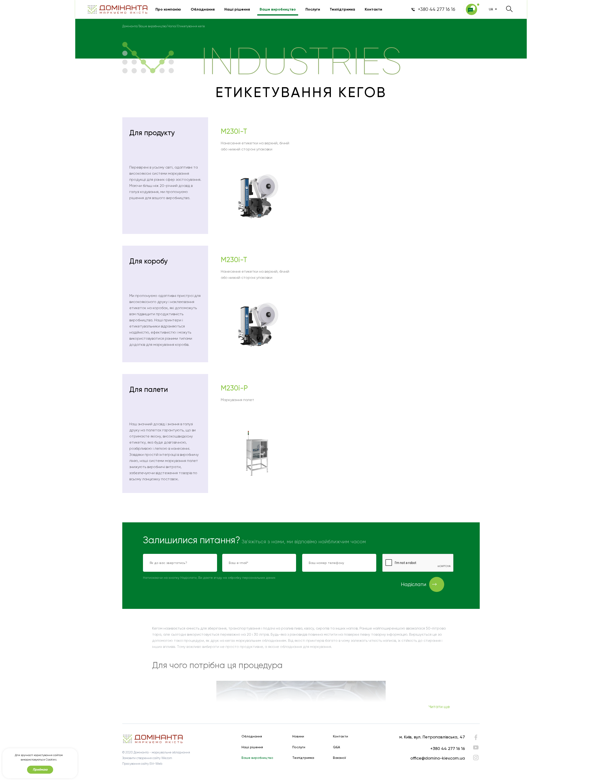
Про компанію (168, 9)
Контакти (373, 9)
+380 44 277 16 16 (447, 748)
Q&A (336, 747)
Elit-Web (156, 763)
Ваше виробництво (278, 9)
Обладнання (203, 9)
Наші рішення (237, 9)
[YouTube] (476, 747)
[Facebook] (476, 738)
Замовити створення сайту (141, 758)
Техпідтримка (342, 9)
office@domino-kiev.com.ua (437, 758)
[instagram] (476, 757)
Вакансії (339, 758)
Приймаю (40, 770)
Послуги (312, 9)
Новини (298, 736)
